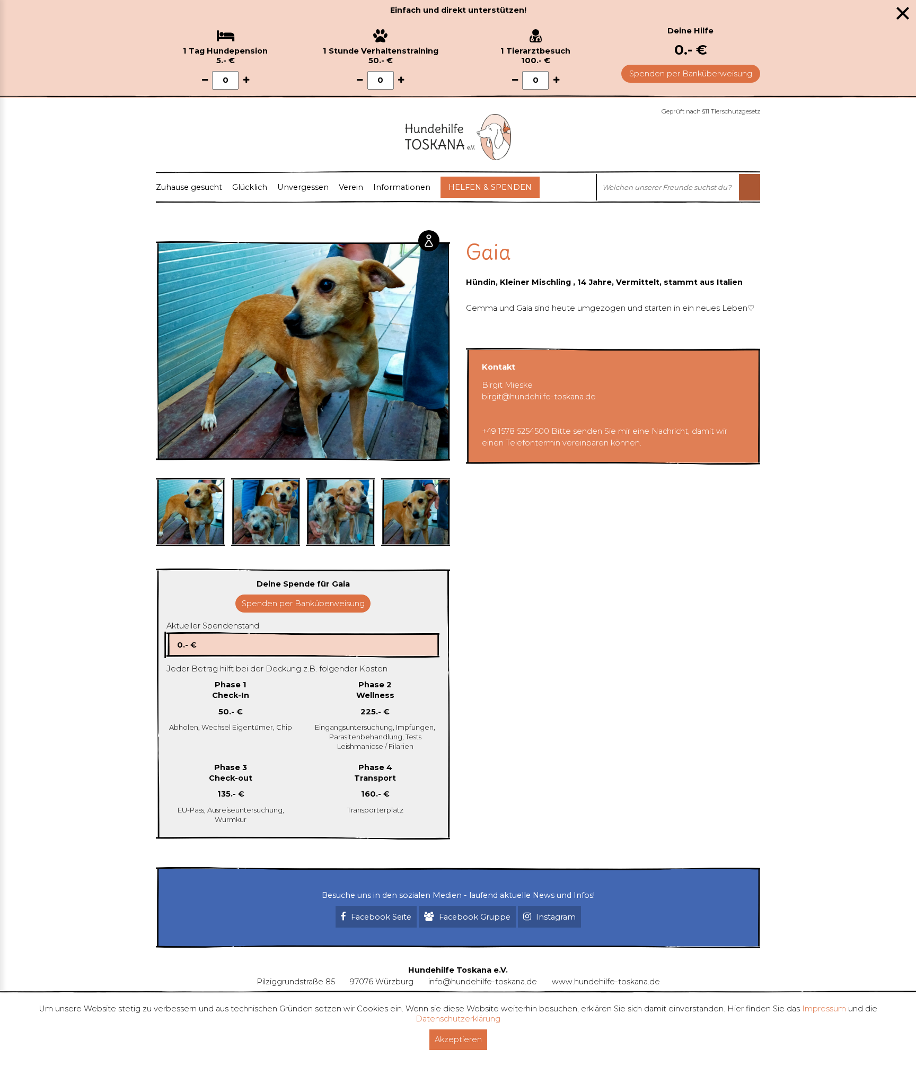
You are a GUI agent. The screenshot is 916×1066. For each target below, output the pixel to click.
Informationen (401, 187)
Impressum (824, 1008)
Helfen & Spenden (490, 187)
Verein (351, 187)
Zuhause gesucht (189, 187)
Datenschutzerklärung (458, 1019)
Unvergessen (303, 187)
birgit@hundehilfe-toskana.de (539, 396)
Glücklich (249, 187)
